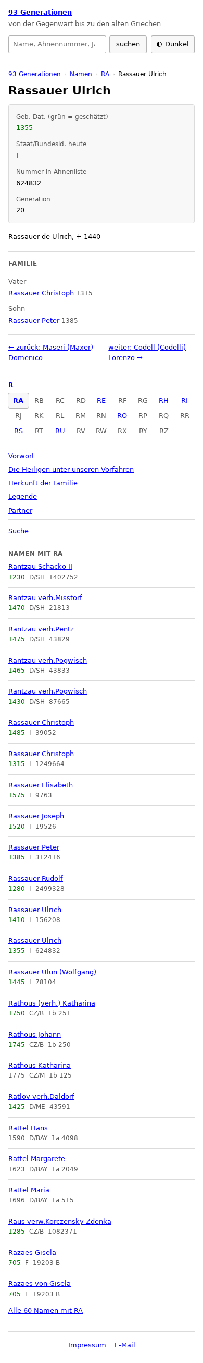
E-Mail (125, 1345)
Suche (18, 531)
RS (18, 431)
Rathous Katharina (39, 1065)
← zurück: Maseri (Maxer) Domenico (50, 352)
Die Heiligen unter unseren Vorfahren (71, 469)
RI (184, 400)
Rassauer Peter (33, 847)
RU (60, 431)
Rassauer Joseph (36, 816)
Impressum (87, 1345)
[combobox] (57, 44)
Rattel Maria (28, 1190)
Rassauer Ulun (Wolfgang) (52, 972)
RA (18, 400)
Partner (20, 511)
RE (101, 400)
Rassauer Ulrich (34, 910)
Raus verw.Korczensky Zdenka (59, 1221)
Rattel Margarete (36, 1159)
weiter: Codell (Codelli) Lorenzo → (147, 352)
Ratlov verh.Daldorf (41, 1097)
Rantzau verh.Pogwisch (47, 660)
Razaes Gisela (32, 1253)
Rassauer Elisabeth (40, 785)
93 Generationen (40, 12)
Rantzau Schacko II (40, 566)
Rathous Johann (34, 1034)
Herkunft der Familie (43, 483)
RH (164, 400)
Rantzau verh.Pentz (41, 629)
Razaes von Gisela (39, 1283)
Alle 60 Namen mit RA (45, 1310)
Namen (81, 74)
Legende (22, 496)
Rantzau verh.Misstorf (45, 598)
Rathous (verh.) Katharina (51, 1003)
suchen (128, 44)
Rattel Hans (28, 1128)
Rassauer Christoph (41, 722)
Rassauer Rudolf (35, 878)
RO (122, 416)
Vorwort (21, 456)
